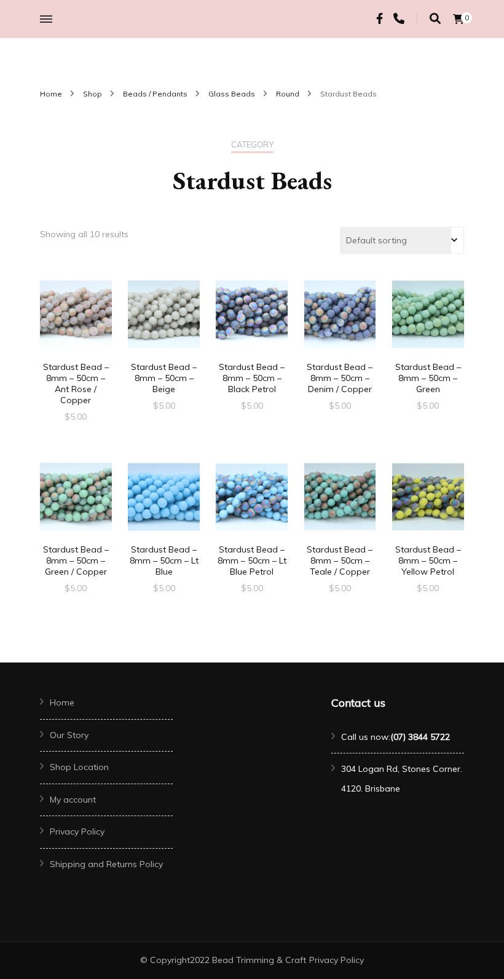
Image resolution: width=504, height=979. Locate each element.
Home (62, 702)
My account (73, 799)
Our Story (69, 735)
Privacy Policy (77, 831)
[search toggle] (435, 19)
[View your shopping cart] (458, 19)
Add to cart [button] (75, 326)
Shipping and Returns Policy (106, 864)
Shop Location (79, 767)
